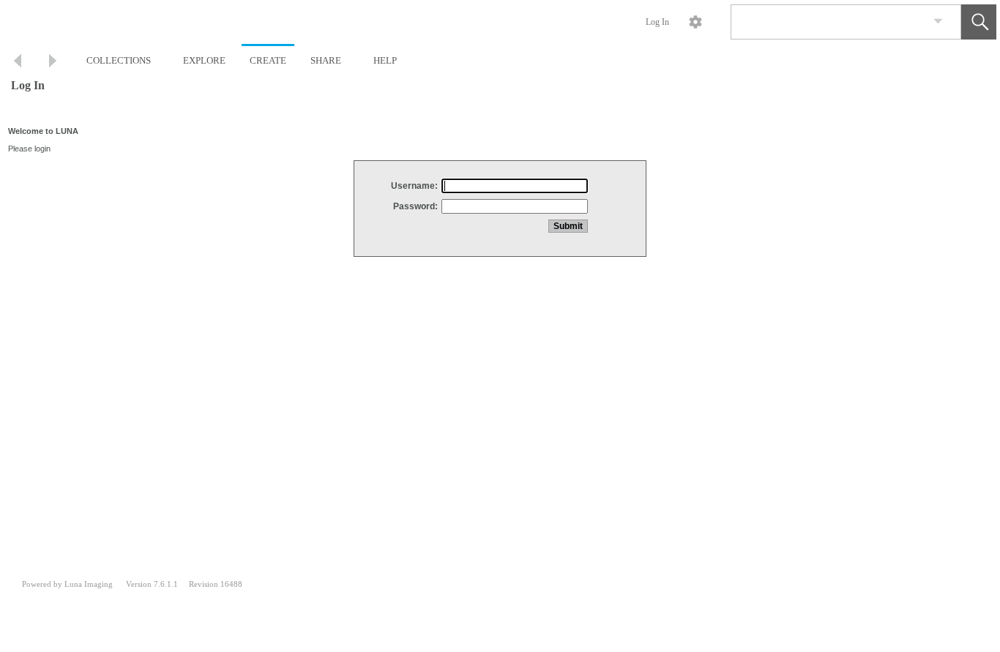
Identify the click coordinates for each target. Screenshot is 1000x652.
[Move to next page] (52, 62)
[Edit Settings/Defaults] (695, 22)
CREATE (268, 60)
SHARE (325, 60)
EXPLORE (204, 60)
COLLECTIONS (118, 60)
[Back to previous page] (17, 62)
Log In (657, 22)
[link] (938, 21)
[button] (978, 22)
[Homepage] (276, 22)
